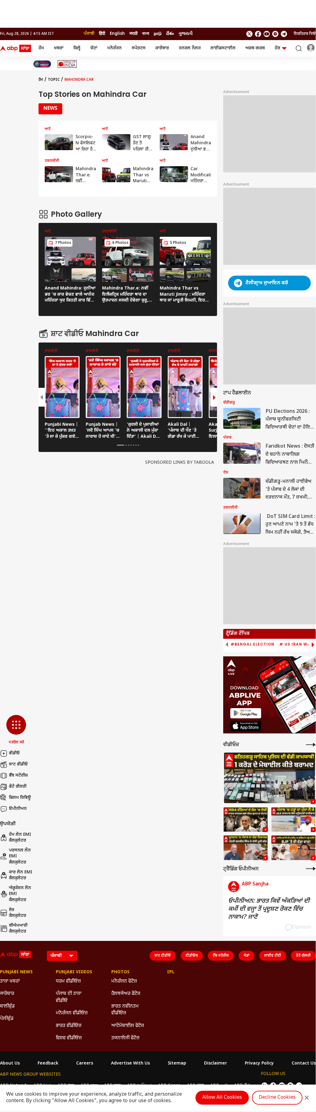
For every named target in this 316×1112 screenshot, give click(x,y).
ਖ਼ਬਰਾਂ (59, 48)
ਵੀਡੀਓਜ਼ (192, 955)
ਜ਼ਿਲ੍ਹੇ (76, 48)
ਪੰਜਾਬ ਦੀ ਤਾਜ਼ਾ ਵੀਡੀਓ (68, 997)
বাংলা (145, 34)
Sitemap (177, 1063)
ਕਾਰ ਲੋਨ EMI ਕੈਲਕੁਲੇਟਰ (20, 875)
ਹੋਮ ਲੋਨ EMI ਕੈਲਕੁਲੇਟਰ (20, 838)
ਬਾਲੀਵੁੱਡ (7, 1006)
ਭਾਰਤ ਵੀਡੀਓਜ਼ (68, 1026)
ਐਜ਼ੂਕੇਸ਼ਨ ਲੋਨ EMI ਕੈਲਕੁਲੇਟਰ (20, 894)
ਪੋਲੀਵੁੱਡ (7, 1019)
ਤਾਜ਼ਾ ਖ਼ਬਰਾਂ (10, 981)
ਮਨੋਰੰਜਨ (114, 48)
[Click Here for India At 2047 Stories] (42, 64)
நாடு (158, 34)
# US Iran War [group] (296, 644)
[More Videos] (311, 744)
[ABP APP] (245, 713)
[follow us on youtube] (266, 34)
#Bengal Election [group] (252, 644)
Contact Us (304, 1063)
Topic (54, 79)
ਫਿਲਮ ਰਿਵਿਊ (20, 798)
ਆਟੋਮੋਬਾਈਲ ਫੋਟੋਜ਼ (127, 1026)
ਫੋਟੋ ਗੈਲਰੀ (18, 787)
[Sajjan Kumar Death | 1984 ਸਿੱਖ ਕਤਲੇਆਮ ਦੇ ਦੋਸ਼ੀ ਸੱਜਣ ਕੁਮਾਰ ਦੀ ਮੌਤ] (245, 819)
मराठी (133, 34)
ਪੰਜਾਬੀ (89, 34)
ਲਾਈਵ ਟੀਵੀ (272, 955)
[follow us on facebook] (258, 34)
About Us (10, 1063)
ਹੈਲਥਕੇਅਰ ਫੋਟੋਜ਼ (125, 994)
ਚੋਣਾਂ (93, 48)
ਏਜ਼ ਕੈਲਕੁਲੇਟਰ (17, 913)
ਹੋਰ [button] (277, 48)
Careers (84, 1063)
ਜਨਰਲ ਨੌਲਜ (190, 48)
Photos (120, 972)
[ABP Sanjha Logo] (16, 48)
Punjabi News (16, 972)
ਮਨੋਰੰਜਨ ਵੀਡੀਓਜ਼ (72, 1013)
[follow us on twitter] (249, 34)
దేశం (170, 34)
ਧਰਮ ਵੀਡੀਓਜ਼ (68, 981)
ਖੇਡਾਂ (246, 955)
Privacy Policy (259, 1063)
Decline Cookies (277, 1097)
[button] (16, 730)
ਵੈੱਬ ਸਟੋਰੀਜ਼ (18, 775)
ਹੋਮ (41, 48)
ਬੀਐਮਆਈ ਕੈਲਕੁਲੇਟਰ (18, 929)
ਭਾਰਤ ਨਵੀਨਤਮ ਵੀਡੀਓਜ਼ (125, 1009)
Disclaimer (215, 1063)
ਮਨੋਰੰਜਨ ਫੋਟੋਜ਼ (124, 981)
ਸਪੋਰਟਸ (139, 48)
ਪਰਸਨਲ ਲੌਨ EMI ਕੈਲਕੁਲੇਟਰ (20, 856)
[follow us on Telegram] (284, 34)
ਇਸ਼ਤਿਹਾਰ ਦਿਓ (305, 33)
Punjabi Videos (74, 972)
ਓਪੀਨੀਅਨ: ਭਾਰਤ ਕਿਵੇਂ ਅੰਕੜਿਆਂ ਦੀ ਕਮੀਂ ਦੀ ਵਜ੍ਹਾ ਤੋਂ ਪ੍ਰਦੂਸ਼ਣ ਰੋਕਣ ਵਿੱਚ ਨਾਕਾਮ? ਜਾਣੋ (269, 909)
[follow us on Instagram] (275, 34)
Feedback (48, 1063)
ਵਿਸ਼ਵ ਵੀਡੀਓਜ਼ (69, 1038)
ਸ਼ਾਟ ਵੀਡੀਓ (18, 764)
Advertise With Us (130, 1063)
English (117, 34)
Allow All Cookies (222, 1097)
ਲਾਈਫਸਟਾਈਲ (223, 48)
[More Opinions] (311, 868)
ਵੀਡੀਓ (14, 753)
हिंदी (102, 34)
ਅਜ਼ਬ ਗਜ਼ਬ (255, 48)
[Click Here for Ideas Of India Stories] (67, 64)
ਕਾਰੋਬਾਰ (162, 48)
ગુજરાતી (186, 34)
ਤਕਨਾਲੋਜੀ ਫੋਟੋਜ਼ (125, 1038)
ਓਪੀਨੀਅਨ (18, 809)
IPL (170, 972)
